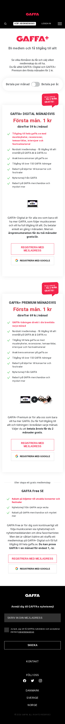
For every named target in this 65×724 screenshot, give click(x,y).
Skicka (33, 645)
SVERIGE (32, 697)
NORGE (32, 705)
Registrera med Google (35, 260)
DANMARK (32, 690)
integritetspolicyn (26, 632)
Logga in (46, 24)
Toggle (35, 84)
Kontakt (32, 661)
